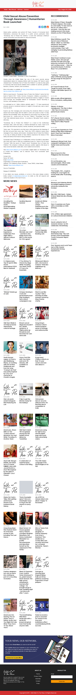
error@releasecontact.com (20, 176)
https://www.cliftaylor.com (13, 149)
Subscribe (62, 681)
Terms (38, 674)
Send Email (10, 160)
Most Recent (12, 9)
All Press (20, 9)
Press (38, 683)
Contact (26, 9)
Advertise (38, 678)
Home (5, 9)
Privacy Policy (38, 676)
